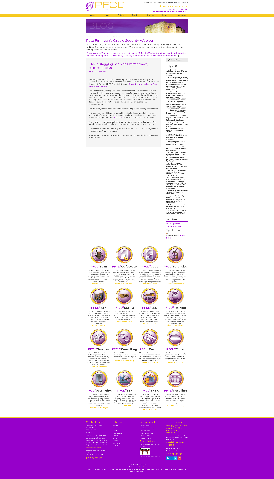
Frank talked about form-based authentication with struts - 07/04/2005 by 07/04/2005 (176, 87)
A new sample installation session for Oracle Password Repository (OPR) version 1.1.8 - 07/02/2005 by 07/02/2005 (177, 79)
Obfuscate (124, 266)
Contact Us (184, 2)
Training (121, 15)
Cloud (175, 349)
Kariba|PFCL (141, 467)
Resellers (115, 435)
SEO (149, 308)
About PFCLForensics (175, 284)
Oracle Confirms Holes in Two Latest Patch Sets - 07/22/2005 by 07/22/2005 (176, 177)
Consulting (124, 349)
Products (92, 15)
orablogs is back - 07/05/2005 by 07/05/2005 (175, 92)
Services (107, 15)
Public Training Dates (173, 451)
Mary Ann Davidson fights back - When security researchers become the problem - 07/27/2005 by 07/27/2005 (176, 199)
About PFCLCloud (175, 363)
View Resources (117, 433)
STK (124, 390)
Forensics (175, 266)
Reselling (135, 15)
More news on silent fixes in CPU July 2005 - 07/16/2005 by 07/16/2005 (176, 148)
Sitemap (143, 464)
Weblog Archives (174, 226)
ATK (98, 308)
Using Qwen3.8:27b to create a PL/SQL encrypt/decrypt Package (176, 429)
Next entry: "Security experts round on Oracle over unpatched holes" (145, 55)
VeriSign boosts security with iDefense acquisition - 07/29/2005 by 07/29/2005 (176, 212)
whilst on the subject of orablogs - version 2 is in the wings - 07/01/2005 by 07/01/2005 (176, 72)
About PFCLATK (98, 325)
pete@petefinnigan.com (178, 9)
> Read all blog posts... (175, 442)
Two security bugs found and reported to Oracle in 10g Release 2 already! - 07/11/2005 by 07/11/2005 (177, 118)
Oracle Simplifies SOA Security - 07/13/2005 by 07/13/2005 (175, 130)
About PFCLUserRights (99, 408)
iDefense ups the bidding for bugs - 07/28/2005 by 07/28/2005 (176, 206)
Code (149, 266)
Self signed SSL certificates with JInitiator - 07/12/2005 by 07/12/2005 (177, 124)
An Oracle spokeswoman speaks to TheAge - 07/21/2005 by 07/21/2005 (176, 172)
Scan (99, 266)
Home (88, 36)
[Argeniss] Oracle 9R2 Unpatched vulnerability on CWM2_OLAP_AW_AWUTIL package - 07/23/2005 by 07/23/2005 (176, 185)
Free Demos (168, 2)
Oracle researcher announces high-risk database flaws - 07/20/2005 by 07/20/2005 (176, 165)
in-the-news (117, 118)
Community (176, 2)
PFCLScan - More (145, 425)
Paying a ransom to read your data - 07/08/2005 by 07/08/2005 (176, 111)
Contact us (116, 446)
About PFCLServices (98, 367)
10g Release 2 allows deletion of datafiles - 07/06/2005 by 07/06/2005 (176, 97)
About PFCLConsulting (124, 361)
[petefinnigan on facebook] (172, 458)
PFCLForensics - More (146, 433)
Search (145, 2)
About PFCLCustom (150, 363)
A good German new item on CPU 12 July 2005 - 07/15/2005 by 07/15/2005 (176, 142)
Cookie (124, 308)
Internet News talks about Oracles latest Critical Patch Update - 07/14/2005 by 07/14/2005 (176, 136)
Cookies (115, 440)
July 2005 (102, 36)
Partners (150, 15)
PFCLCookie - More (145, 438)
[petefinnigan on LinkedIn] (168, 458)
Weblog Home (173, 224)
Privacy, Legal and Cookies (156, 2)
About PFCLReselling (175, 406)
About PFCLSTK (124, 406)
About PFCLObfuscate (124, 284)
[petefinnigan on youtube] (179, 458)
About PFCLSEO (149, 323)
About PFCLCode (150, 284)
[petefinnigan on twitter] (175, 458)
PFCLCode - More (145, 430)
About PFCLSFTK (150, 410)
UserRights (99, 390)
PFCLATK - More (145, 435)
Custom (150, 349)
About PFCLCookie (124, 321)
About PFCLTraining (175, 325)
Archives (94, 36)
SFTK (150, 390)
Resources (181, 15)
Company (165, 15)
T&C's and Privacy (133, 464)
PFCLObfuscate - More (147, 428)
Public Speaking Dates (173, 448)
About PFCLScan (99, 284)
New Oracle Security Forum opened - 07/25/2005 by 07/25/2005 (177, 192)
